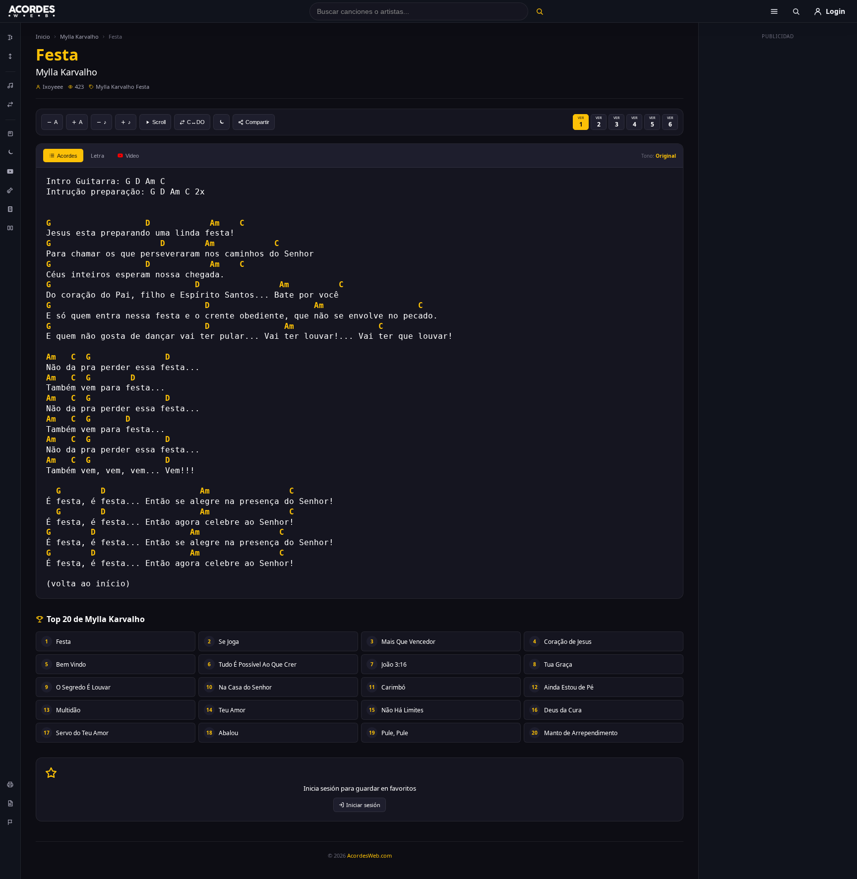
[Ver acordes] (10, 208)
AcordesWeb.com (369, 855)
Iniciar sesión (363, 805)
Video (132, 156)
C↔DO (196, 122)
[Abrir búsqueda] (796, 11)
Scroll (159, 122)
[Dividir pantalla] (10, 227)
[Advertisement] (778, 192)
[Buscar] (539, 11)
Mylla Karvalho (79, 36)
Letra (97, 155)
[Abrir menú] (774, 11)
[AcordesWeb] (44, 11)
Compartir (257, 122)
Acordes (67, 156)
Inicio (43, 36)
